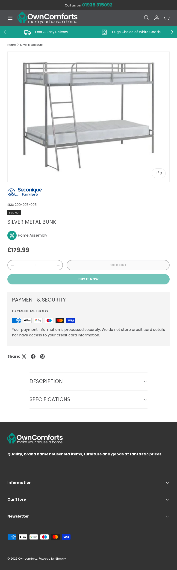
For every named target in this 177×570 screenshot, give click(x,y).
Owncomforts (27, 559)
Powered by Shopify (52, 559)
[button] (167, 18)
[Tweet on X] (24, 356)
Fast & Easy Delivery (51, 32)
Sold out (118, 265)
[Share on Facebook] (33, 356)
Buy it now (88, 279)
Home (11, 45)
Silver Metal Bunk (31, 45)
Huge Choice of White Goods (136, 32)
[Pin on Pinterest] (42, 356)
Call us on (88, 5)
